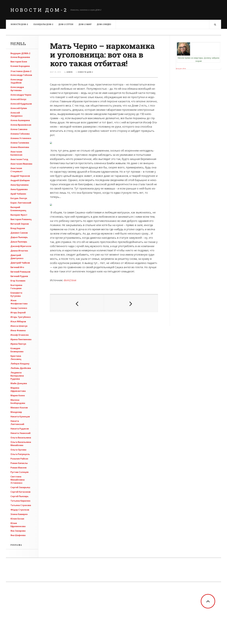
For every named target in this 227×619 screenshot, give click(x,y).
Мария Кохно (18, 395)
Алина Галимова (20, 142)
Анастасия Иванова (21, 163)
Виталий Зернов (20, 223)
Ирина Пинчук (18, 343)
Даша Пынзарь (19, 241)
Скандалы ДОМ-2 (43, 24)
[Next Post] (131, 303)
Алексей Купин (19, 108)
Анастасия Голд (19, 159)
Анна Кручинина (20, 184)
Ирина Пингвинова (21, 339)
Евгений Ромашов (20, 271)
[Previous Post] (77, 303)
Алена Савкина (19, 129)
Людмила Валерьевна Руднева (17, 375)
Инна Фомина (18, 330)
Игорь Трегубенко (21, 317)
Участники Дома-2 (21, 71)
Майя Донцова (19, 383)
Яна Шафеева (18, 535)
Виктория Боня (19, 61)
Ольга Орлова (18, 449)
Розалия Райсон (19, 458)
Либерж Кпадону (20, 363)
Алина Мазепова (20, 147)
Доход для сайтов (181, 68)
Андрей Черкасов (20, 175)
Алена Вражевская (21, 124)
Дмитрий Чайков (20, 262)
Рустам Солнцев (20, 472)
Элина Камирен (19, 514)
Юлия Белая (17, 518)
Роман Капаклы (19, 463)
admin (70, 72)
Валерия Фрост (19, 214)
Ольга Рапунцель (20, 454)
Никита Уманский (20, 433)
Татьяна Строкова (21, 505)
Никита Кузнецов (20, 416)
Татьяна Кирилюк (20, 500)
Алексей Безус (18, 99)
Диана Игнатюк (19, 250)
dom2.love (70, 280)
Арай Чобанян (18, 193)
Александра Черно (21, 94)
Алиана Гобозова (20, 133)
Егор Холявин (18, 280)
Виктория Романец (21, 219)
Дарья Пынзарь (19, 237)
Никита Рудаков (20, 428)
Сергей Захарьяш (20, 487)
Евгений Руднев (19, 276)
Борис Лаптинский (21, 202)
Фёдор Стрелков (20, 509)
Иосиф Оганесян (20, 334)
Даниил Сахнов (19, 232)
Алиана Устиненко (21, 138)
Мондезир (16, 412)
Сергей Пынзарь (20, 496)
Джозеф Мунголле (21, 246)
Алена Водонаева (20, 57)
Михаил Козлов (19, 407)
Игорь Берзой (18, 312)
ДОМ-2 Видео (104, 24)
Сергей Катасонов (20, 491)
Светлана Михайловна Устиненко (18, 479)
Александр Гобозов (21, 75)
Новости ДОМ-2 (39, 10)
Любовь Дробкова (21, 368)
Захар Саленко (19, 308)
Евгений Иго (17, 267)
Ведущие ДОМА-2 (20, 53)
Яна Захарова (18, 530)
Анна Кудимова (19, 189)
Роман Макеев (19, 467)
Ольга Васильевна (21, 437)
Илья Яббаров (18, 321)
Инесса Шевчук (19, 326)
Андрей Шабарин (20, 180)
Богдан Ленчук (19, 198)
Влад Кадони (18, 228)
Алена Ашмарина (20, 120)
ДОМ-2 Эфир (85, 24)
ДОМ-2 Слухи (65, 24)
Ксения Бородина (20, 66)
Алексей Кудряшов (21, 103)
